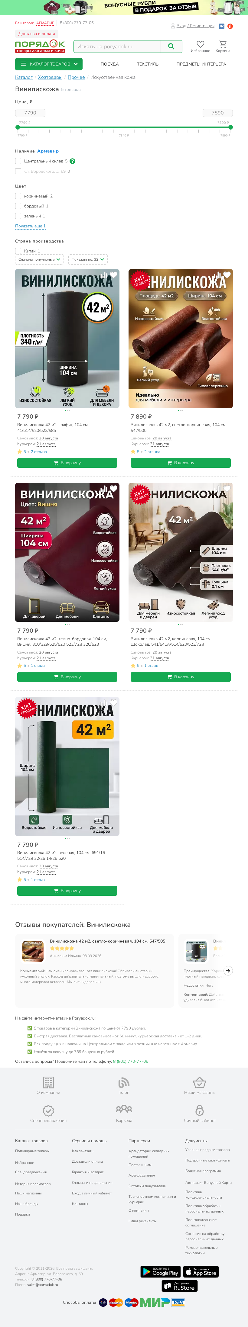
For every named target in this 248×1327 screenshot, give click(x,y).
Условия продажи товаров (207, 1149)
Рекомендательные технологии (201, 1250)
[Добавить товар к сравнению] (104, 275)
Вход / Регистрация (195, 26)
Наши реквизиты (143, 1221)
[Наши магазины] (199, 1082)
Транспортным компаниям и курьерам (152, 1199)
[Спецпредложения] (48, 1111)
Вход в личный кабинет (92, 1193)
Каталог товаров (31, 1141)
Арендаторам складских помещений (149, 1154)
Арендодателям (142, 1175)
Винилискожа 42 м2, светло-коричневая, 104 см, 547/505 (107, 941)
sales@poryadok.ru (42, 1284)
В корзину (71, 463)
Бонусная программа (203, 1170)
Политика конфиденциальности (203, 1195)
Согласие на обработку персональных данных (204, 1236)
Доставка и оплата (36, 34)
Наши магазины (28, 1193)
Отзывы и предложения (92, 1182)
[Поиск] (171, 46)
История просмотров (33, 1183)
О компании (139, 1210)
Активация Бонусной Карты (208, 1182)
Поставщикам (140, 1164)
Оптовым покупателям (147, 1186)
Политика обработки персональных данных (204, 1208)
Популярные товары (32, 1151)
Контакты (80, 1203)
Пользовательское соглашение (201, 1222)
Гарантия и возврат (87, 1172)
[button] (49, 64)
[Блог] (124, 1083)
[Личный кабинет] (199, 1110)
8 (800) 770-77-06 (77, 23)
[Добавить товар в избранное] (113, 275)
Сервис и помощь (89, 1141)
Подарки (22, 1214)
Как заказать (82, 1151)
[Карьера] (124, 1109)
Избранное (24, 1162)
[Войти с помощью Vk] (221, 26)
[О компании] (48, 1082)
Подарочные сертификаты (207, 1160)
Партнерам (139, 1141)
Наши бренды (26, 1203)
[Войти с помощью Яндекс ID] (230, 26)
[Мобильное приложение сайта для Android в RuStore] (180, 1286)
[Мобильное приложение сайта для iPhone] (201, 1272)
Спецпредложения (31, 1172)
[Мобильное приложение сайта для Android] (160, 1272)
